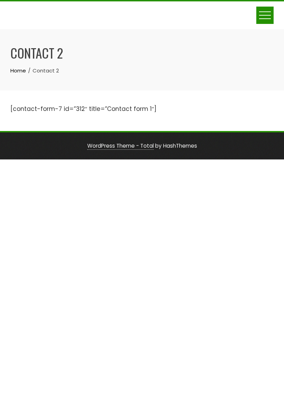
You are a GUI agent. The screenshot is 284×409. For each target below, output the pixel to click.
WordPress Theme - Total (120, 145)
